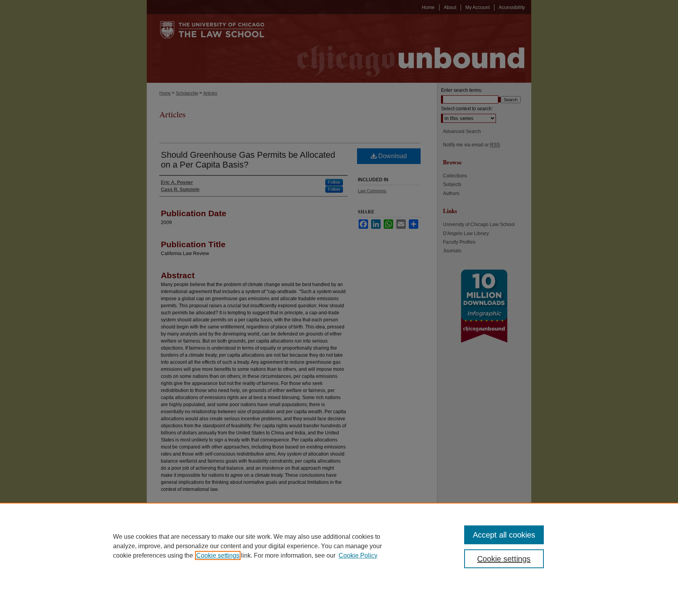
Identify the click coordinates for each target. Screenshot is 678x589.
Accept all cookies (504, 535)
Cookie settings (217, 555)
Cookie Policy (358, 555)
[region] (339, 546)
